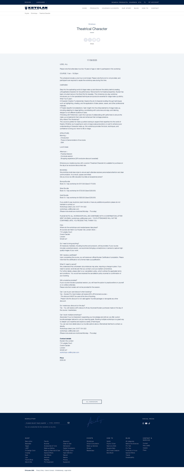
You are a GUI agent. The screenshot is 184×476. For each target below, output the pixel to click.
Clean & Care (67, 443)
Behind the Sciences (132, 443)
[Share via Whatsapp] (98, 40)
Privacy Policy (40, 470)
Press (144, 450)
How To (145, 8)
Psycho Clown (111, 443)
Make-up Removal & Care (52, 450)
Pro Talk (128, 446)
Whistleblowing (59, 470)
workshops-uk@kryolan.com (69, 352)
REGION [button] (28, 2)
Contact (155, 8)
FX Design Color (30, 450)
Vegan (27, 446)
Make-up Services (92, 446)
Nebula (65, 457)
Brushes (46, 443)
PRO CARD (146, 445)
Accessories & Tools (50, 446)
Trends (128, 455)
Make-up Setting (49, 448)
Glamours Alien (111, 446)
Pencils (46, 441)
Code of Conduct (49, 470)
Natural (65, 455)
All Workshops (92, 402)
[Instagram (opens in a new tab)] (143, 423)
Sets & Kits (28, 462)
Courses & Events (110, 8)
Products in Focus (131, 450)
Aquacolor (66, 441)
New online (28, 441)
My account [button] (154, 2)
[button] (86, 40)
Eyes (26, 455)
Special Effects (48, 453)
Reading (46, 459)
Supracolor (66, 462)
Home (84, 8)
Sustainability (130, 457)
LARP (27, 448)
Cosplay (27, 453)
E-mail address (54, 423)
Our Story (126, 8)
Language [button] (40, 2)
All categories (130, 441)
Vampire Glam (111, 448)
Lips (26, 457)
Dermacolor (66, 446)
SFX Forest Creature (113, 450)
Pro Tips (128, 448)
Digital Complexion (69, 448)
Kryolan (27, 13)
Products (94, 8)
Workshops (34, 13)
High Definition (68, 453)
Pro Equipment (48, 462)
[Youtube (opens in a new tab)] (146, 423)
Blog (136, 8)
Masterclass (90, 450)
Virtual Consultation (93, 443)
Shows (89, 448)
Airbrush (46, 457)
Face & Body (29, 459)
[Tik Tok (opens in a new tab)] (149, 423)
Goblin (109, 441)
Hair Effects (47, 455)
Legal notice (67, 470)
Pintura (65, 459)
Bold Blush (110, 453)
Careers (145, 448)
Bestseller (28, 443)
